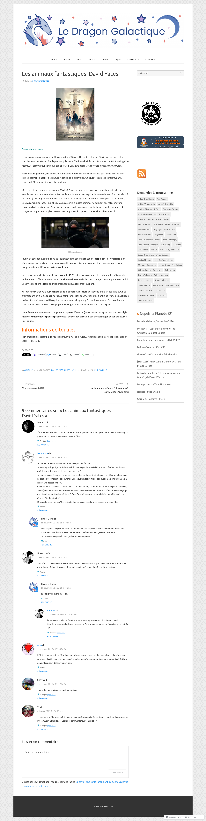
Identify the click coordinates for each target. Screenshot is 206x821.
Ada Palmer (162, 199)
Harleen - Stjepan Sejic (148, 391)
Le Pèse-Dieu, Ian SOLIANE (151, 347)
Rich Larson (170, 270)
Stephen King (144, 285)
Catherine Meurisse (147, 214)
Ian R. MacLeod (144, 234)
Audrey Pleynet (145, 209)
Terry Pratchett (145, 290)
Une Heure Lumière (146, 295)
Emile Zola (158, 224)
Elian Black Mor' (145, 224)
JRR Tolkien (143, 249)
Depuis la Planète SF (156, 313)
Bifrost (157, 209)
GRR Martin (169, 229)
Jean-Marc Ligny (170, 239)
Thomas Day (159, 290)
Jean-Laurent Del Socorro (149, 239)
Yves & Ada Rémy (145, 300)
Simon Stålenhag (162, 280)
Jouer (78, 59)
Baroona (51, 610)
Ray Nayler (157, 270)
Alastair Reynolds (165, 204)
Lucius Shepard (144, 260)
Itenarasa (42, 453)
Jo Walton (177, 244)
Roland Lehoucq (145, 280)
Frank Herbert (144, 229)
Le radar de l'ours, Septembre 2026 (155, 321)
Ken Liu (154, 249)
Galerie (28, 370)
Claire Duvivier (162, 219)
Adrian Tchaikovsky (146, 204)
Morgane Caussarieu (147, 265)
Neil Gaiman (177, 265)
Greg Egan (157, 229)
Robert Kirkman (161, 275)
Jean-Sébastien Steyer (148, 244)
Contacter (150, 59)
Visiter (105, 59)
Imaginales (158, 234)
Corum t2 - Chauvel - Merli (151, 398)
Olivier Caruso (144, 270)
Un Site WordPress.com (103, 806)
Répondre (43, 445)
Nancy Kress (164, 265)
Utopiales (162, 295)
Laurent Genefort (146, 255)
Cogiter (117, 59)
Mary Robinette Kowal (163, 260)
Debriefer (132, 59)
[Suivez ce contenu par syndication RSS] (138, 313)
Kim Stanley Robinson (169, 249)
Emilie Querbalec (172, 224)
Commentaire (117, 772)
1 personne (51, 441)
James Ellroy (171, 234)
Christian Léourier (146, 219)
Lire (53, 59)
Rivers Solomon (145, 275)
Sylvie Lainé (158, 285)
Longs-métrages (60, 370)
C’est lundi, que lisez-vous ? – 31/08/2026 (158, 339)
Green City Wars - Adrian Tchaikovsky (157, 354)
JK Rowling (100, 370)
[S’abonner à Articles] (141, 177)
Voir (65, 59)
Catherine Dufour (170, 209)
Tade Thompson (172, 285)
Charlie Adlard (164, 214)
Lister (90, 59)
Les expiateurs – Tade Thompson (154, 384)
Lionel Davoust (162, 255)
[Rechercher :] (160, 73)
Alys (39, 645)
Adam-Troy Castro (146, 199)
